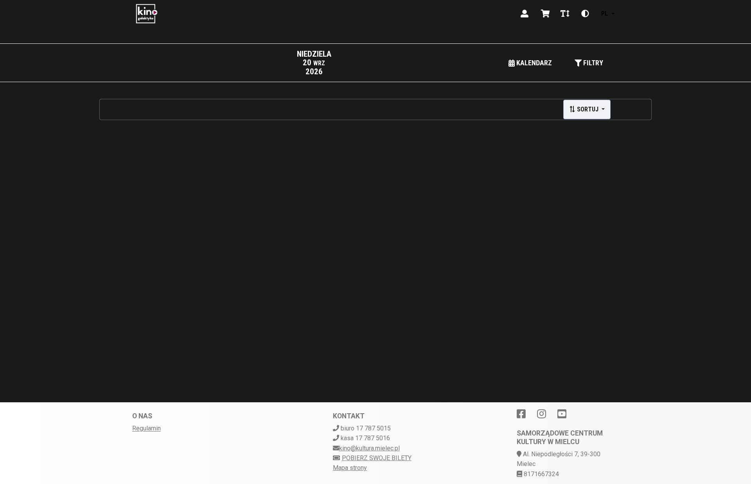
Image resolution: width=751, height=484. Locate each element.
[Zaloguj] (524, 13)
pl (604, 13)
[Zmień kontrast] (585, 13)
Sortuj (587, 109)
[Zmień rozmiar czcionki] (564, 13)
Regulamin (146, 428)
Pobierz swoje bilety (376, 458)
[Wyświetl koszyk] (545, 13)
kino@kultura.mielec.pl (369, 448)
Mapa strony (350, 467)
